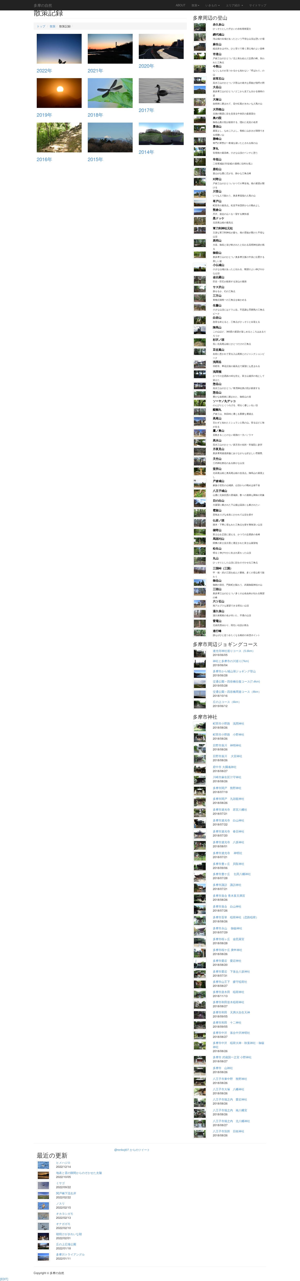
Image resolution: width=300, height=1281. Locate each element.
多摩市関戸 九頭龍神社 (228, 799)
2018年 (95, 114)
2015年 (95, 159)
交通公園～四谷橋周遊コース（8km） (237, 691)
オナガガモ (63, 1224)
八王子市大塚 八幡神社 (228, 1089)
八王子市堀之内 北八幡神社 (231, 1121)
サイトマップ (257, 5)
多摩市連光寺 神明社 (227, 853)
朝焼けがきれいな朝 (69, 1234)
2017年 (146, 109)
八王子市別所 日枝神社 (228, 1131)
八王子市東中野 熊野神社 (230, 1079)
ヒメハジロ (63, 1162)
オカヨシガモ (64, 1213)
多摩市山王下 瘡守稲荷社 (230, 982)
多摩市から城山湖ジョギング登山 (234, 671)
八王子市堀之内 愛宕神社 (230, 1099)
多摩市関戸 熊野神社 (227, 788)
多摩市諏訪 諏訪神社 (227, 885)
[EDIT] (4, 1279)
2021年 (95, 70)
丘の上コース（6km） (227, 702)
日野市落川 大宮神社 (227, 756)
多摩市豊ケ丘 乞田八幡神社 (232, 874)
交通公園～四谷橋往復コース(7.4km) (236, 681)
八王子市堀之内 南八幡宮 (230, 1110)
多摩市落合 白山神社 (227, 906)
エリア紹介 (233, 5)
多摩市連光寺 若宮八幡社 (230, 809)
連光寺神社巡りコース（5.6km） (234, 651)
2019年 (44, 114)
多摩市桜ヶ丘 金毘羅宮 (228, 939)
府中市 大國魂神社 (225, 767)
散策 (194, 5)
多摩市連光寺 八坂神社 (228, 842)
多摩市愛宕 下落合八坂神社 (231, 971)
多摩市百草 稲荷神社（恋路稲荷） (236, 917)
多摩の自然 (43, 5)
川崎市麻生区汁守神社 (227, 777)
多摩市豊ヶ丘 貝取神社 (228, 864)
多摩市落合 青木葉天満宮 (229, 895)
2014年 (146, 151)
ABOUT (181, 5)
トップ (41, 26)
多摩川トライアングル (70, 1254)
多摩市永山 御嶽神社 (227, 928)
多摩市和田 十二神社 (227, 1022)
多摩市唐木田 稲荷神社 (228, 992)
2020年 (146, 65)
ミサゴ (60, 1183)
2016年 (44, 159)
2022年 (44, 70)
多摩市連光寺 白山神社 (228, 820)
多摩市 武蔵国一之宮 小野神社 (232, 1057)
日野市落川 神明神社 (227, 745)
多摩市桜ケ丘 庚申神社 (227, 950)
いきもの (212, 5)
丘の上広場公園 (66, 1244)
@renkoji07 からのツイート (132, 1150)
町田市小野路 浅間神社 (228, 723)
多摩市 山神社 (223, 1068)
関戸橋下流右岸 (66, 1193)
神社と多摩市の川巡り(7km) (231, 661)
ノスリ (60, 1203)
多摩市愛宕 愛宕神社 (227, 961)
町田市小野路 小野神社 (228, 734)
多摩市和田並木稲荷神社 (228, 1002)
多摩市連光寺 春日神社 (228, 831)
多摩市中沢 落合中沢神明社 (231, 1033)
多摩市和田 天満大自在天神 (231, 1012)
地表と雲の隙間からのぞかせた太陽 (79, 1173)
